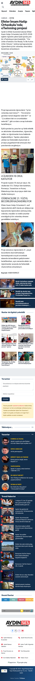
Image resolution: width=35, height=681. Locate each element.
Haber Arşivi (24, 657)
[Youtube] (22, 630)
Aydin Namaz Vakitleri (6, 645)
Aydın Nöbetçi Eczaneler (6, 638)
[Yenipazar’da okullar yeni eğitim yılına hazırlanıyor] (9, 356)
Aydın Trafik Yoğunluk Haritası (25, 645)
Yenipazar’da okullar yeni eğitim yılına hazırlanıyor (8, 363)
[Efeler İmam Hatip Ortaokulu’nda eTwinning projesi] (17, 66)
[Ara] (3, 7)
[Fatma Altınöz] (5, 486)
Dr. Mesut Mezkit (17, 475)
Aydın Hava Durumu (27, 637)
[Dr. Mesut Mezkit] (5, 477)
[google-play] (22, 663)
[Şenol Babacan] (5, 450)
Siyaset (4, 11)
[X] (15, 630)
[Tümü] (32, 427)
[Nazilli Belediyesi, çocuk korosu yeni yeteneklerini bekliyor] (25, 320)
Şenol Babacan (16, 449)
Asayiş (20, 11)
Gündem (12, 11)
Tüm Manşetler (25, 651)
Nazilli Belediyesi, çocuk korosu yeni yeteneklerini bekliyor (25, 327)
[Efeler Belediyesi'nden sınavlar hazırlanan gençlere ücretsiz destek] (25, 338)
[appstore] (12, 663)
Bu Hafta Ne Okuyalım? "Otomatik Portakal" (18, 488)
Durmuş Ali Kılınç (17, 439)
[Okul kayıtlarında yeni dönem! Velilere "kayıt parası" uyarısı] (9, 338)
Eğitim (11, 18)
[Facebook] (12, 630)
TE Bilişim (22, 678)
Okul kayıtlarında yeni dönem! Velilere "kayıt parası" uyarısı (9, 345)
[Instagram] (19, 630)
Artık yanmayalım (16, 451)
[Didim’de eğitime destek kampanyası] (25, 356)
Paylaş (5, 79)
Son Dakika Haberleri (9, 657)
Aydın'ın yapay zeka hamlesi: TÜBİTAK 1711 (20, 470)
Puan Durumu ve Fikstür (7, 652)
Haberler (4, 18)
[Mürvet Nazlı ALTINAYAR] (5, 459)
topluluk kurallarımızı (18, 405)
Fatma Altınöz (16, 484)
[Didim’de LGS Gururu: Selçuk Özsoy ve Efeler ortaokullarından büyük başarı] (9, 320)
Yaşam (27, 11)
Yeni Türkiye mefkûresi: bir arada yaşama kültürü (22, 479)
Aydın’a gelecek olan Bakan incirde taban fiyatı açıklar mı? (21, 442)
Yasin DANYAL (15, 466)
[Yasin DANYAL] (5, 468)
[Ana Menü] (2, 3)
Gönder (5, 399)
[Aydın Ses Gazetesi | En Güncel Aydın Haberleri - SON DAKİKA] (20, 3)
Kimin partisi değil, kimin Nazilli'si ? (19, 460)
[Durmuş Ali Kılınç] (5, 441)
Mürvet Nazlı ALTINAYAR (19, 457)
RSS (5, 671)
